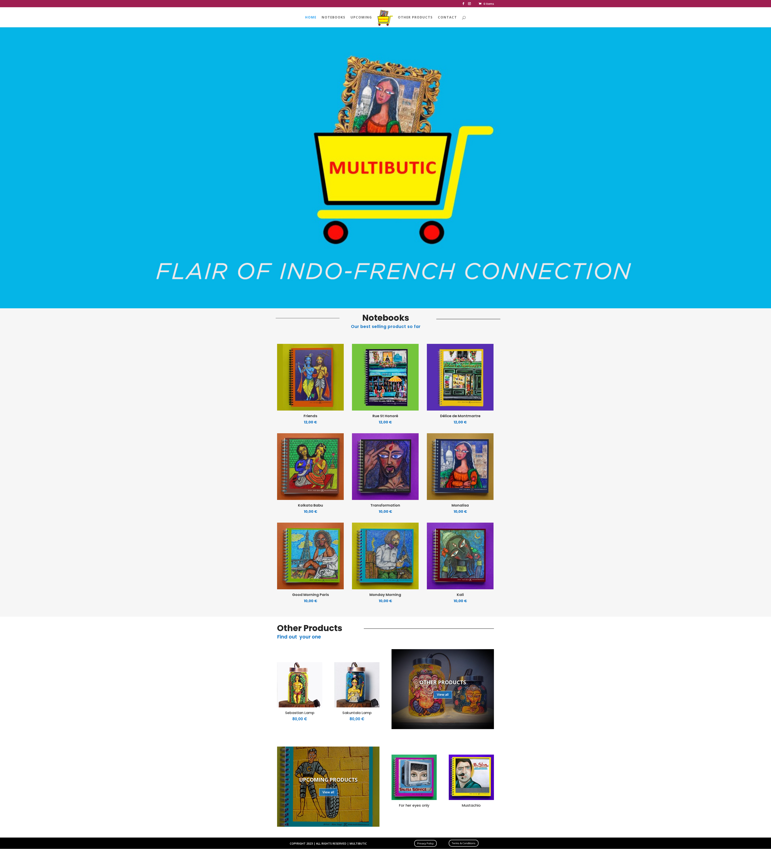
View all (443, 694)
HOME (310, 17)
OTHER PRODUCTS (415, 17)
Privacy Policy (425, 843)
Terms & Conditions (463, 843)
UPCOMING (361, 17)
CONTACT (447, 17)
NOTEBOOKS (333, 17)
